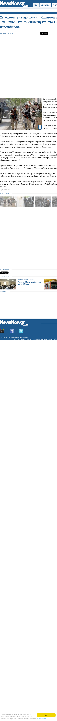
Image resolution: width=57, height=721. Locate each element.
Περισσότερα (41, 719)
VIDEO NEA (45, 5)
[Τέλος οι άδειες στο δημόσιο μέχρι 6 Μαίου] (8, 289)
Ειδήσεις (4, 337)
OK (46, 715)
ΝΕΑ (36, 5)
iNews (26, 337)
